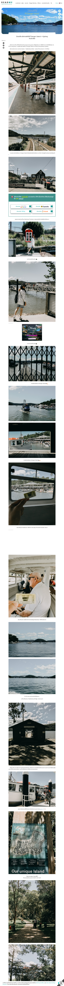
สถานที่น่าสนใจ (18, 3)
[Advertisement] (32, 543)
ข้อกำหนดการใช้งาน (40, 983)
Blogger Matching (32, 3)
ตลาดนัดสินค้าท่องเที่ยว (46, 3)
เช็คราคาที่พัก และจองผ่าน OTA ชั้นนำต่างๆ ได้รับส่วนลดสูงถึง (33, 198)
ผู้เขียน (23, 3)
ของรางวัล (26, 3)
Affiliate (39, 3)
